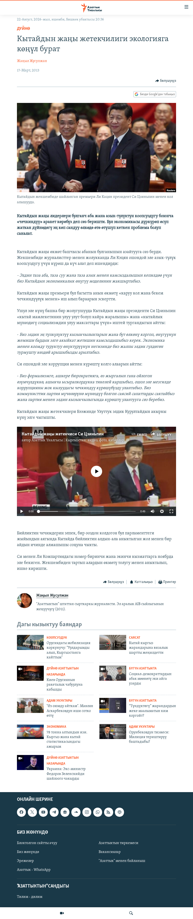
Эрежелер (25, 861)
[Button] (165, 81)
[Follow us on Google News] (64, 812)
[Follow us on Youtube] (43, 812)
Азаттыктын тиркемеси (118, 843)
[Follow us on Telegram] (54, 812)
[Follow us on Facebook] (21, 812)
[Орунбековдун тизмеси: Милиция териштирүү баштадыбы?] (112, 731)
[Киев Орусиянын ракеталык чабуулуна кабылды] (30, 673)
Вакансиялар (110, 852)
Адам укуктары (59, 701)
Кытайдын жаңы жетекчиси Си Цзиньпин (63, 434)
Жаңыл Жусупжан (32, 61)
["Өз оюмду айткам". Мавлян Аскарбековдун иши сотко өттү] (30, 705)
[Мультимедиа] (62, 913)
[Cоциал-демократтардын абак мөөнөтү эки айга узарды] (112, 673)
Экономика (56, 727)
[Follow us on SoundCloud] (75, 812)
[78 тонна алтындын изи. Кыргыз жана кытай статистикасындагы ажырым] (30, 731)
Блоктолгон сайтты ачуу (37, 843)
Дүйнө (23, 29)
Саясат (134, 638)
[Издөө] (131, 913)
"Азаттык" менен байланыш (122, 861)
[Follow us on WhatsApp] (97, 812)
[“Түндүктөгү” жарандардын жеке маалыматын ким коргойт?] (112, 705)
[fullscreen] (171, 511)
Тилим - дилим (29, 897)
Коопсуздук (57, 638)
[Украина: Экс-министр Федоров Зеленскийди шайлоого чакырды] (30, 762)
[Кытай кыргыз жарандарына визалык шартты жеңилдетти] (112, 642)
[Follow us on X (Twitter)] (32, 812)
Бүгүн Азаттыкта (143, 668)
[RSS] (108, 812)
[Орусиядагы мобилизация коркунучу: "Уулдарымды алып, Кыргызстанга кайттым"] (30, 642)
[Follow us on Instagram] (86, 812)
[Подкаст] (119, 812)
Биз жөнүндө (28, 852)
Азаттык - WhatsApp (34, 870)
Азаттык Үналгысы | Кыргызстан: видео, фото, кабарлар (78, 440)
